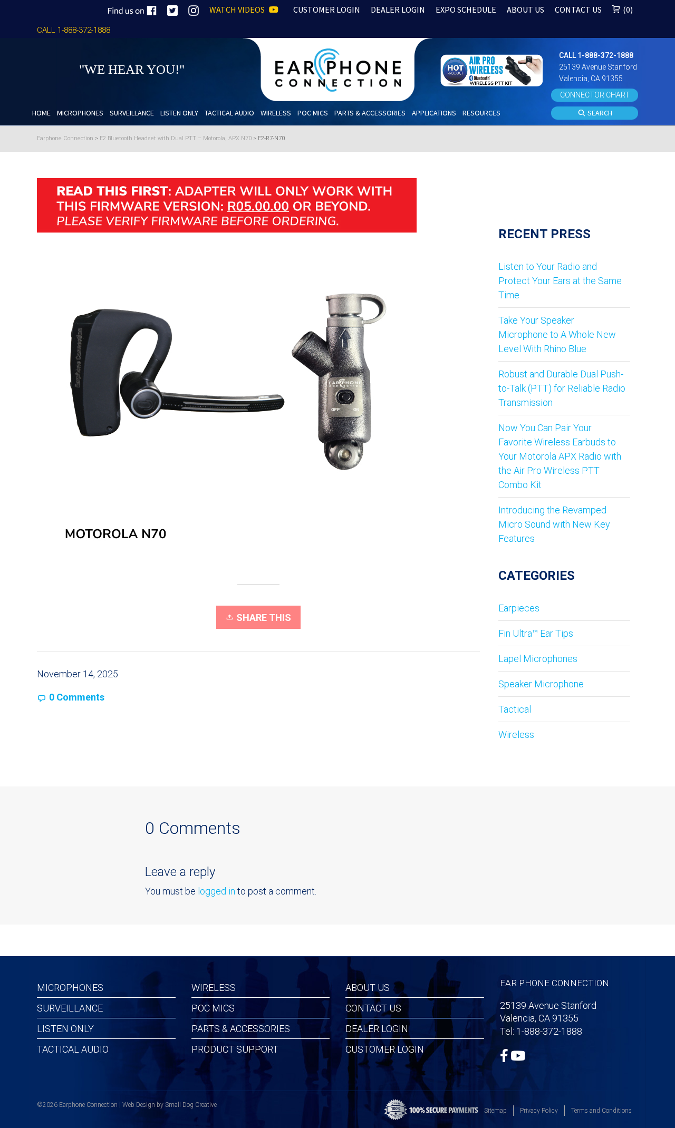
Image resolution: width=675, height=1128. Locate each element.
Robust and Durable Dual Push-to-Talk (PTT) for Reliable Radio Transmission (561, 388)
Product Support (234, 1049)
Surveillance (70, 1008)
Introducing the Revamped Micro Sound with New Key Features (554, 524)
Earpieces (518, 608)
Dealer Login (376, 1028)
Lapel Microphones (537, 658)
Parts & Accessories (240, 1028)
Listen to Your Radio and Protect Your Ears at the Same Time (560, 280)
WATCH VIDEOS (237, 9)
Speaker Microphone (541, 683)
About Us (367, 987)
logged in (216, 891)
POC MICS (213, 1008)
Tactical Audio (73, 1049)
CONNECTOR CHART (595, 95)
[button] (493, 69)
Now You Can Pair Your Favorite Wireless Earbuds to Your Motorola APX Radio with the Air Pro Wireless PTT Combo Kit (559, 456)
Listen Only (65, 1028)
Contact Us (373, 1008)
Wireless (516, 734)
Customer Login (384, 1049)
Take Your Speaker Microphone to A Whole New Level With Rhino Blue (557, 334)
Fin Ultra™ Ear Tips (535, 633)
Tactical (514, 709)
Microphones (70, 987)
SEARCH (599, 113)
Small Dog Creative (191, 1104)
